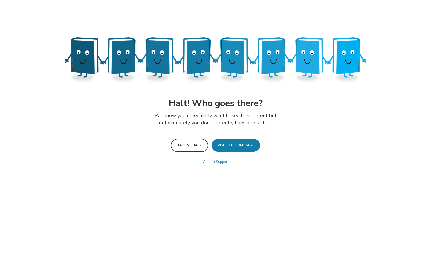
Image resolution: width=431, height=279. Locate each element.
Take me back (189, 145)
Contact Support (215, 161)
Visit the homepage (236, 145)
